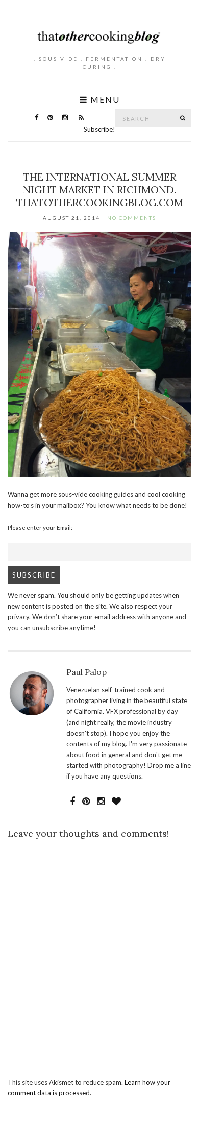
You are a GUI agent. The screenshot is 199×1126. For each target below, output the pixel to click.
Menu (104, 99)
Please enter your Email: (40, 527)
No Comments (131, 218)
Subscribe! (99, 129)
